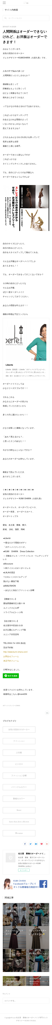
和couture (19, 833)
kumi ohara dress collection (19, 821)
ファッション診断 (19, 775)
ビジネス (19, 764)
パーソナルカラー (19, 787)
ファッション (19, 741)
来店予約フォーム (11, 660)
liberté (19, 810)
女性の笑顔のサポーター (19, 729)
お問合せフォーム (11, 656)
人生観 (19, 752)
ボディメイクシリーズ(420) (11, 705)
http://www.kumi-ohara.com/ (15, 651)
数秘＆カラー (19, 798)
